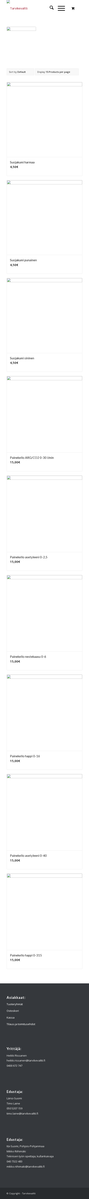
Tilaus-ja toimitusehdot (21, 1024)
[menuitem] (50, 8)
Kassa (10, 1017)
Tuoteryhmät (15, 1004)
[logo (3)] (37, 8)
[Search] (50, 8)
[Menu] (59, 8)
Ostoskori (13, 1011)
